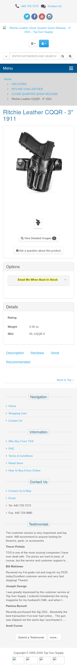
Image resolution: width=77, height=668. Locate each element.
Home (7, 79)
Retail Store (15, 463)
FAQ (11, 448)
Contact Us (55, 6)
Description (15, 353)
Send (55, 353)
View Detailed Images (39, 238)
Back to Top (64, 379)
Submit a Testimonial (31, 637)
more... (54, 637)
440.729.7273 (29, 6)
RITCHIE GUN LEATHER (27, 89)
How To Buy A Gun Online (24, 470)
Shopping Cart (17, 413)
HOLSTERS (19, 84)
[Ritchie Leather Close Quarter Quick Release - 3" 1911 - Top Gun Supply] (38, 29)
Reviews (37, 353)
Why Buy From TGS (21, 441)
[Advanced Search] (70, 56)
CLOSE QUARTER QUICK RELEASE (35, 94)
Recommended (18, 362)
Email (11, 498)
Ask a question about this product (40, 250)
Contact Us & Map (19, 490)
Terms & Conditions (20, 455)
